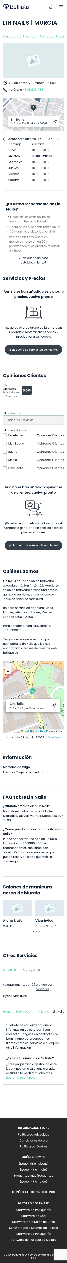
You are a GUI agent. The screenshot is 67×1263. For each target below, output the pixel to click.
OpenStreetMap (43, 730)
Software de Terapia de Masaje (33, 1240)
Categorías (31, 970)
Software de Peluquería (33, 1210)
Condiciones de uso (34, 1140)
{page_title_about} (33, 1163)
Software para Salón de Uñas (33, 1222)
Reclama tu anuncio (20, 1077)
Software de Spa (33, 1216)
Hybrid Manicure (15, 996)
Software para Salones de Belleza (33, 1228)
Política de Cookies (33, 1146)
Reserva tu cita (33, 1104)
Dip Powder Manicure (44, 987)
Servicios (9, 970)
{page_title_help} (33, 1169)
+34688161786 (33, 90)
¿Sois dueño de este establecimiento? (33, 260)
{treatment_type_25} (20, 985)
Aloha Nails (13, 920)
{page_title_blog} (33, 1181)
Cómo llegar (54, 737)
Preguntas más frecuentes (33, 1175)
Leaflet (27, 730)
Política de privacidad (33, 1134)
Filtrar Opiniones (12, 413)
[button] (32, 691)
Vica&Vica (44, 920)
